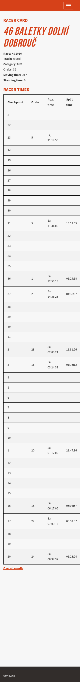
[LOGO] (18, 5)
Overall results (13, 568)
